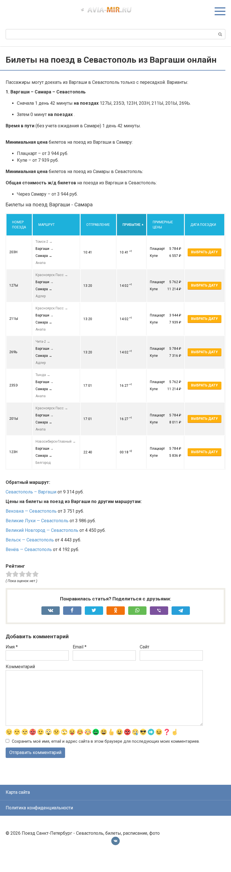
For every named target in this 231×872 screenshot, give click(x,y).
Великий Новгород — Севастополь (42, 530)
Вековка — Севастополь (31, 511)
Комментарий (20, 666)
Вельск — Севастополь (30, 540)
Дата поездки (203, 225)
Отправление (98, 225)
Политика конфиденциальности (39, 807)
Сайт (144, 647)
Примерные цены (163, 224)
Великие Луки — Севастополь (37, 520)
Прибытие (132, 225)
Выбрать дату (204, 252)
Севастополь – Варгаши (31, 492)
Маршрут (46, 225)
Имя (12, 647)
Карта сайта (18, 792)
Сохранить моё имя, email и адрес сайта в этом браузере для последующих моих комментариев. (106, 741)
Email (79, 647)
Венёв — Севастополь (29, 549)
